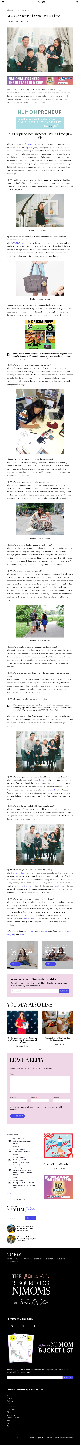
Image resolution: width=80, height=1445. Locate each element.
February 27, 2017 (23, 21)
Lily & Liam (57, 886)
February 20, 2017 (26, 958)
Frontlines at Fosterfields (21, 1152)
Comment (14, 1074)
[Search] (77, 2)
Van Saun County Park (50, 790)
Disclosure (11, 1415)
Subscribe (10, 1420)
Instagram (11, 934)
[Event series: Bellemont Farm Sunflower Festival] (23, 1139)
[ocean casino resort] (58, 1145)
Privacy (9, 1412)
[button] (38, 1049)
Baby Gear (10, 10)
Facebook (68, 931)
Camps (18, 1259)
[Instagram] (23, 1326)
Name (13, 1097)
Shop (9, 1423)
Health (19, 949)
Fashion (17, 10)
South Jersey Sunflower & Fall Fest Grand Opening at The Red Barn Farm (24, 1185)
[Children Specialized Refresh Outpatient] (40, 80)
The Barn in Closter (18, 873)
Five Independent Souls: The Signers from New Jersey (22, 1161)
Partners (10, 1401)
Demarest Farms (37, 780)
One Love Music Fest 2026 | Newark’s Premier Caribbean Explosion (22, 1172)
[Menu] (3, 2)
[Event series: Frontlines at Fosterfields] (24, 1149)
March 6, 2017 (60, 958)
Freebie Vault (15, 1262)
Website (56, 1097)
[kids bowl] (40, 334)
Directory (50, 1259)
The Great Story (26, 886)
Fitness (12, 949)
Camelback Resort (29, 918)
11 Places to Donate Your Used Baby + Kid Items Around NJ (57, 1039)
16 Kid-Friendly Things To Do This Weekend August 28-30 (25, 1228)
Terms (9, 1403)
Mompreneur (25, 10)
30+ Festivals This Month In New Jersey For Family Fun (26, 1239)
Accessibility (11, 1406)
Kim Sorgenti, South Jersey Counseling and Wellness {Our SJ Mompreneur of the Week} (22, 1040)
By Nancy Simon (22, 1046)
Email (34, 1097)
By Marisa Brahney (58, 1044)
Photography (62, 945)
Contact (10, 1426)
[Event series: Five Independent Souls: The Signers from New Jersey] (24, 1157)
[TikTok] (34, 1326)
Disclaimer (11, 1409)
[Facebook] (12, 1326)
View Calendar (11, 1194)
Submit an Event (13, 1417)
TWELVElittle (31, 144)
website (44, 931)
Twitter (21, 934)
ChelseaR (10, 21)
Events (9, 1259)
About (9, 1395)
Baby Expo (61, 1259)
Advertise (10, 1398)
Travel (26, 1259)
